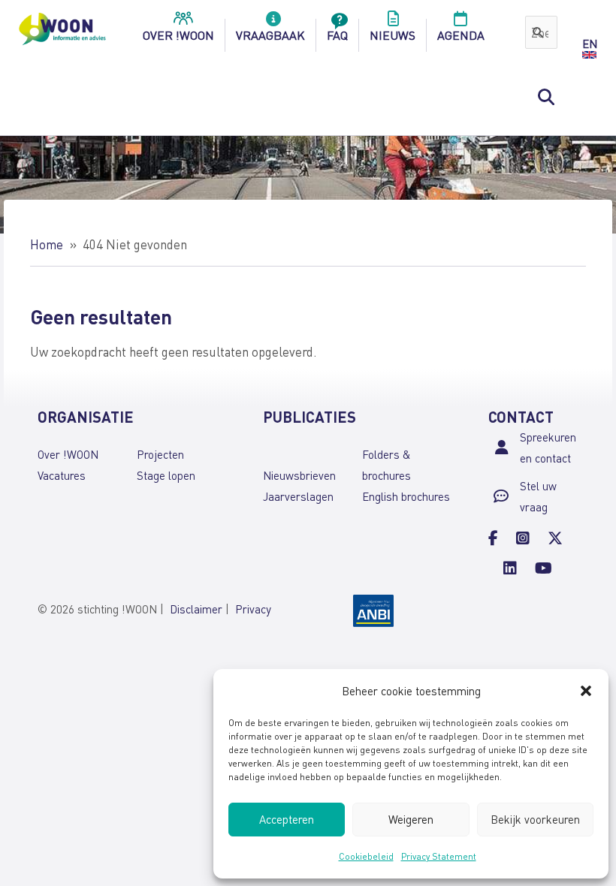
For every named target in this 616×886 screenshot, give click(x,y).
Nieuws (392, 35)
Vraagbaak (270, 35)
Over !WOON (68, 454)
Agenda (461, 35)
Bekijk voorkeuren (535, 819)
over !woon (178, 35)
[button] (585, 690)
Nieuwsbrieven (299, 475)
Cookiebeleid (366, 856)
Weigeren (410, 819)
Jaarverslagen (298, 496)
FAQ (337, 35)
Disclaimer (196, 608)
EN (589, 43)
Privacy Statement (438, 856)
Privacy (253, 608)
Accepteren (286, 819)
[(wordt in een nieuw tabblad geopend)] (373, 608)
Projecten (160, 454)
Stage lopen (166, 475)
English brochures (406, 496)
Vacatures (62, 475)
